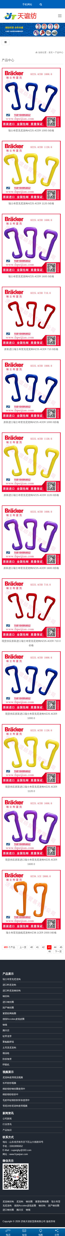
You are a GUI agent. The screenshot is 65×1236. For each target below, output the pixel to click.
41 (37, 947)
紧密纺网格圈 (9, 1013)
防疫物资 (7, 1059)
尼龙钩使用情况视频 (13, 1077)
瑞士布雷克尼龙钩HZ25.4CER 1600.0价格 (31, 276)
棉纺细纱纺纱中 (10, 1094)
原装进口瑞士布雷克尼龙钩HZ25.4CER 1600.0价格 (31, 568)
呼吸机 (6, 1064)
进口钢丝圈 (8, 1002)
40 (31, 947)
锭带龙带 (7, 1036)
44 (55, 947)
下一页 (58, 951)
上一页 (23, 947)
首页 (51, 52)
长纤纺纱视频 (9, 1083)
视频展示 (8, 1071)
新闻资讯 (8, 1113)
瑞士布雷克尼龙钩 (12, 979)
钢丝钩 (6, 996)
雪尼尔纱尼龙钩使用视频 (15, 1105)
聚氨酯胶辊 (8, 1041)
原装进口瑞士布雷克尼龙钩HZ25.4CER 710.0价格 (31, 349)
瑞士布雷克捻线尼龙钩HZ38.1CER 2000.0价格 (31, 932)
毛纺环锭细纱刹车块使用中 (16, 1100)
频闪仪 (6, 1030)
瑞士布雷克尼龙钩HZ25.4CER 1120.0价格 (31, 203)
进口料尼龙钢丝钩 (12, 990)
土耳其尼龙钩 (9, 1047)
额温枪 (6, 1053)
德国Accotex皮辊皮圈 (13, 1019)
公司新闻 (7, 1118)
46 (49, 951)
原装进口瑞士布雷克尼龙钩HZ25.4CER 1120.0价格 (31, 495)
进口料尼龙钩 (9, 984)
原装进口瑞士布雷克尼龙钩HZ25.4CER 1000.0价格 (31, 422)
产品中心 (59, 52)
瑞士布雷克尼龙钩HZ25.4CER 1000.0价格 (31, 130)
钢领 (5, 1024)
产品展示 (8, 973)
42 (43, 947)
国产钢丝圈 (8, 1007)
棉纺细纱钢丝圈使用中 (14, 1088)
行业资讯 (7, 1124)
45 (61, 947)
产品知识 (7, 1130)
